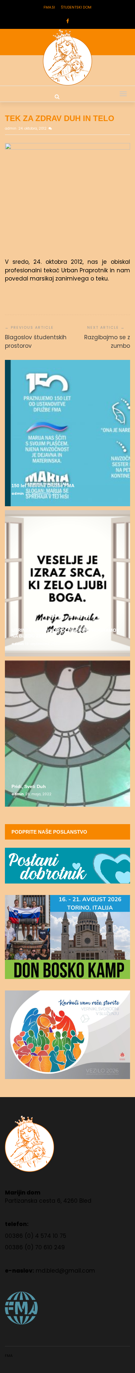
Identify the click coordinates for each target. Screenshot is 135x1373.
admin (11, 128)
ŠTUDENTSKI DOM (76, 7)
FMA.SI (49, 7)
